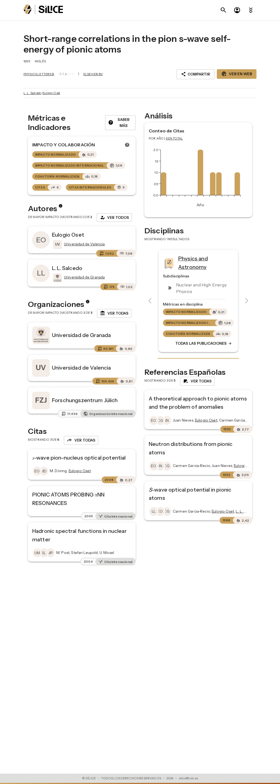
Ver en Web (236, 74)
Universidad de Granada (81, 335)
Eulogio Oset (51, 93)
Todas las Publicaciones (203, 343)
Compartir (195, 74)
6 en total (174, 138)
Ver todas (114, 313)
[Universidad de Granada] (56, 278)
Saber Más (119, 122)
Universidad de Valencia (81, 367)
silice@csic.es (188, 778)
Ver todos (114, 217)
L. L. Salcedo (32, 93)
